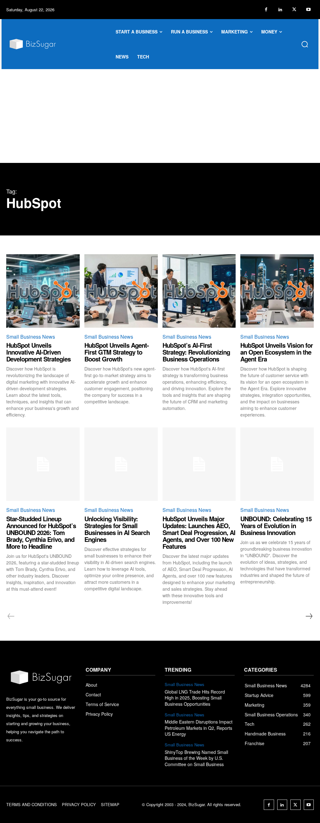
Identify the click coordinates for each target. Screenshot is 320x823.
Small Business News (30, 336)
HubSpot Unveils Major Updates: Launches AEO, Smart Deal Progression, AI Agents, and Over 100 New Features (198, 532)
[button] (305, 44)
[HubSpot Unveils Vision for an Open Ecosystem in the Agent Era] (277, 291)
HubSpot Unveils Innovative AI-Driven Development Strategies (38, 352)
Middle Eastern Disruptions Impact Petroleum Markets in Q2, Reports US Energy (198, 728)
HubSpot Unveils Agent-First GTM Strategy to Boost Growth (116, 352)
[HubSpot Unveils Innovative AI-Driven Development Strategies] (43, 291)
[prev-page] (11, 616)
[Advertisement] (160, 116)
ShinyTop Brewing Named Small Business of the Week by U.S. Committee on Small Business (196, 758)
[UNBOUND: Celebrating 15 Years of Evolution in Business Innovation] (277, 464)
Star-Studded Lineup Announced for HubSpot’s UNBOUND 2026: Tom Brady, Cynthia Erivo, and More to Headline (41, 532)
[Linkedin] (280, 9)
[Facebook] (266, 9)
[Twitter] (294, 9)
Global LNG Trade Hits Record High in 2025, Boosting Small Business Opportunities (195, 698)
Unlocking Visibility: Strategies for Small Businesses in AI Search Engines (117, 529)
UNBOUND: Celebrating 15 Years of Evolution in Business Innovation (276, 525)
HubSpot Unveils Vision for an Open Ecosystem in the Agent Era (276, 352)
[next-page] (309, 616)
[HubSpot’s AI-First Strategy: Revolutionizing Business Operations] (199, 291)
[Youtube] (308, 9)
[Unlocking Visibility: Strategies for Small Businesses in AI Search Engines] (121, 464)
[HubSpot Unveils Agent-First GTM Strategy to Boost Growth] (121, 291)
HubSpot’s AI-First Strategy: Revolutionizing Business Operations (196, 352)
